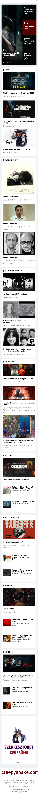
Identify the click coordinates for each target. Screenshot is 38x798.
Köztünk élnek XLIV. (10, 197)
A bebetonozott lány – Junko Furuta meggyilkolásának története (17, 350)
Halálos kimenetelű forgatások (15, 294)
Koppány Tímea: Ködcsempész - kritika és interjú (19, 404)
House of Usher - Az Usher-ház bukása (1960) (22, 571)
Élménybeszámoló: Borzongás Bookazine (18, 379)
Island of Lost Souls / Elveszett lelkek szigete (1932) (21, 557)
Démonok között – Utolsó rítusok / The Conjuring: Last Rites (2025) (18, 676)
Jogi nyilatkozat (14, 786)
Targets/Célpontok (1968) (13, 542)
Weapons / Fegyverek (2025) (23, 502)
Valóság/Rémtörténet (15, 271)
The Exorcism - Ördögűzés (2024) (22, 703)
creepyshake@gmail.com (19, 792)
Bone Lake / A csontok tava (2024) (22, 620)
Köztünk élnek (11, 160)
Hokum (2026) (8, 609)
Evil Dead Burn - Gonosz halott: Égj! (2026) (11, 53)
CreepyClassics (12, 517)
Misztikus (9, 455)
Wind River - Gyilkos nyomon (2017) (16, 149)
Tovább (5, 62)
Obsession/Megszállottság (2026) (16, 480)
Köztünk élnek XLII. (10, 258)
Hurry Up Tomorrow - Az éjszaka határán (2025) (18, 122)
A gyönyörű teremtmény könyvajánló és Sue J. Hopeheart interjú (18, 441)
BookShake (9, 362)
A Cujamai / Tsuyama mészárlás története (15, 322)
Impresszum (25, 786)
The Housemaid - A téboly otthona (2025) (18, 93)
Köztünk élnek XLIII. (10, 224)
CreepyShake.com (19, 789)
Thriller (8, 70)
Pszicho (8, 586)
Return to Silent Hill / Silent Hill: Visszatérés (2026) (22, 488)
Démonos (6, 48)
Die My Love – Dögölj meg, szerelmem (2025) (22, 636)
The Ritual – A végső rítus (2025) (22, 689)
